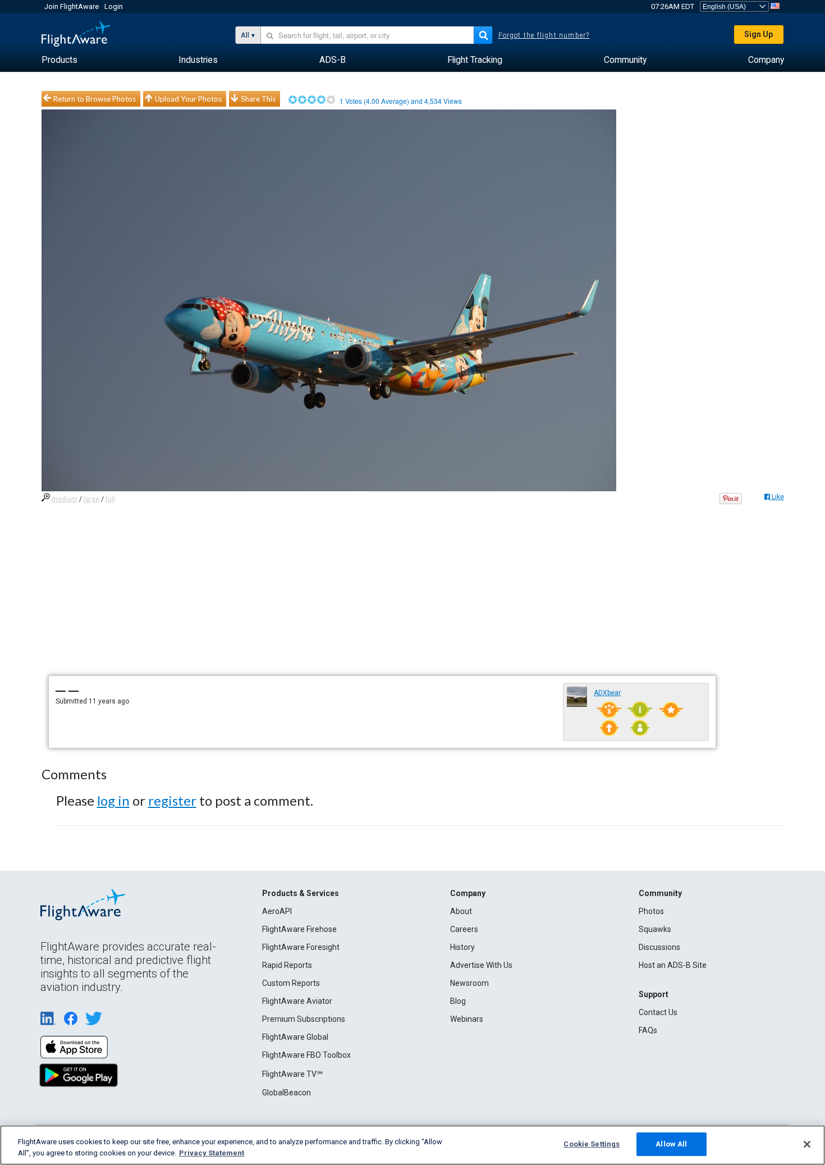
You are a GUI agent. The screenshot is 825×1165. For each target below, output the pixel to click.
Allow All (671, 1144)
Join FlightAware (71, 6)
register (172, 800)
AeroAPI (277, 911)
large (91, 499)
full (110, 499)
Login (113, 6)
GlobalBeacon (286, 1092)
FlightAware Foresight (301, 947)
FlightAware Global (295, 1036)
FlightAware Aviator (297, 1001)
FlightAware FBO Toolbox (306, 1054)
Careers (464, 929)
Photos (651, 911)
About (461, 911)
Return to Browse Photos (94, 98)
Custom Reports (291, 983)
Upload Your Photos (188, 98)
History (462, 947)
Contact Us (658, 1012)
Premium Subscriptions (303, 1019)
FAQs (648, 1030)
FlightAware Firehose (299, 929)
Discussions (659, 947)
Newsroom (469, 983)
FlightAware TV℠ (292, 1074)
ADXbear (607, 693)
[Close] (807, 1144)
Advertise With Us (481, 965)
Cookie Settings (591, 1144)
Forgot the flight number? (544, 35)
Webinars (466, 1019)
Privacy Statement (211, 1153)
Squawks (655, 929)
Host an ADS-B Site (673, 965)
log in (113, 800)
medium (64, 499)
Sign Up (758, 34)
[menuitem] (59, 60)
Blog (458, 1001)
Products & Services (300, 893)
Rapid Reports (287, 965)
